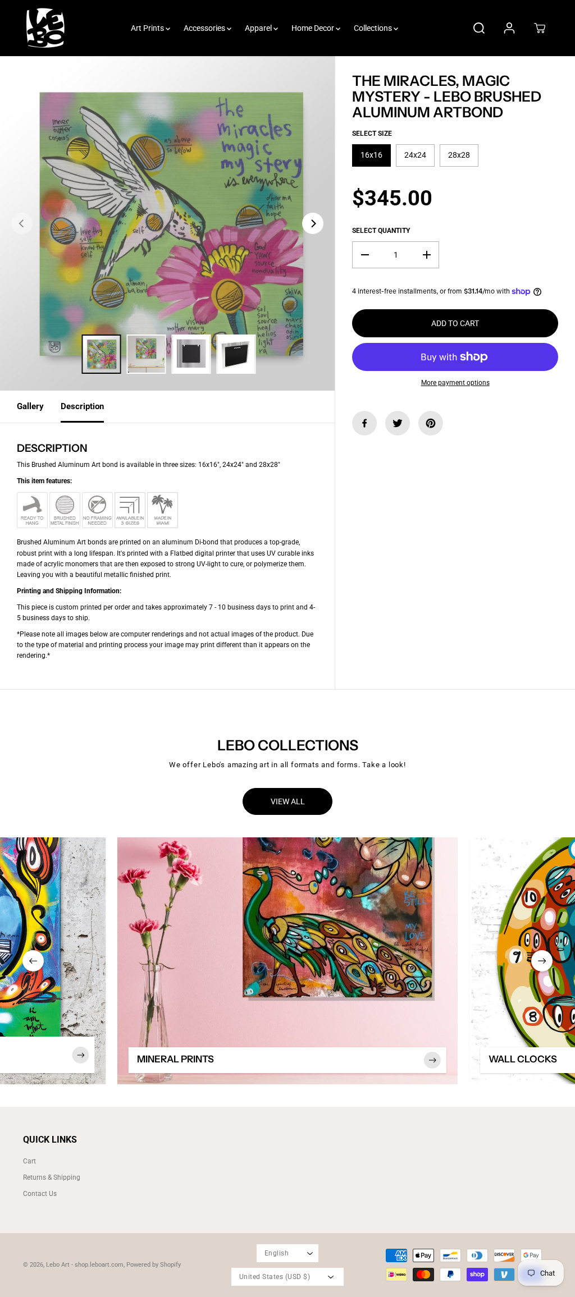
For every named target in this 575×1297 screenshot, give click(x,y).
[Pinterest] (430, 423)
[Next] (312, 223)
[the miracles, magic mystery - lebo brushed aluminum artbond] (167, 223)
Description (82, 406)
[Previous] (22, 223)
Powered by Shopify (153, 1264)
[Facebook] (364, 423)
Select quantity (381, 231)
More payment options (455, 383)
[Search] (479, 28)
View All (288, 801)
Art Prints (148, 28)
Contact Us (40, 1194)
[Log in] (509, 28)
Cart (29, 1161)
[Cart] (539, 28)
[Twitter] (397, 423)
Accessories (205, 28)
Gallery (30, 406)
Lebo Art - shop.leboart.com (85, 1264)
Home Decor (313, 28)
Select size (372, 134)
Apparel (259, 28)
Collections (374, 28)
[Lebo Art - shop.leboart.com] (45, 28)
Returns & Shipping (51, 1177)
